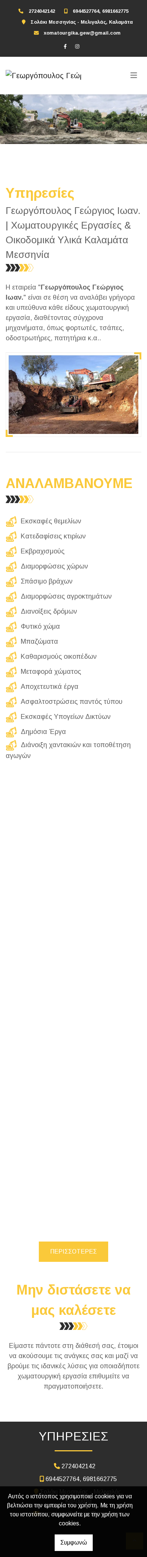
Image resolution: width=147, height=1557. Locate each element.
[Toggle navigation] (134, 75)
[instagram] (77, 46)
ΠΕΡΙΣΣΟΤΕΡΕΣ (73, 1251)
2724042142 (42, 11)
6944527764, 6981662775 (101, 11)
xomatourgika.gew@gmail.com (82, 33)
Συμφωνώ (73, 1542)
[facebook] (65, 46)
